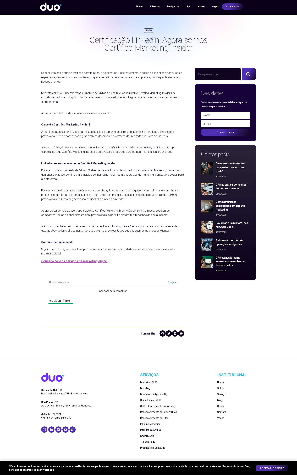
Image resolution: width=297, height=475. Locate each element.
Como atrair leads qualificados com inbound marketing (230, 205)
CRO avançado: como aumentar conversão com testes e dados (230, 261)
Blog (188, 6)
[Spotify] (58, 429)
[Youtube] (65, 429)
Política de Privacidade (40, 469)
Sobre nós (154, 6)
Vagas (215, 6)
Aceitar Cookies (272, 468)
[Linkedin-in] (51, 429)
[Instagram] (44, 429)
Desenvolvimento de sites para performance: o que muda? (230, 167)
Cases (201, 6)
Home (139, 6)
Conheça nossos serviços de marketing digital (74, 261)
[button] (163, 333)
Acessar (172, 282)
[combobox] (218, 74)
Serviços (171, 6)
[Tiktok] (72, 429)
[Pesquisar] (249, 74)
